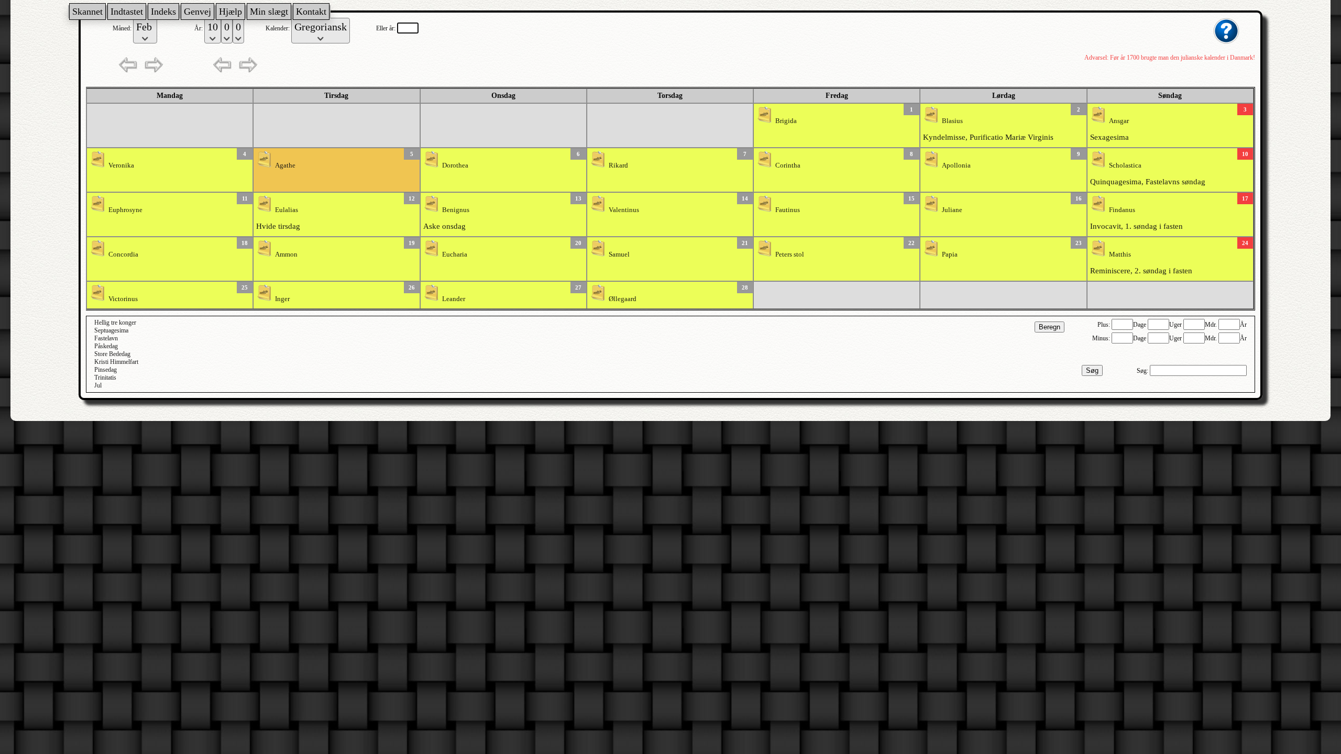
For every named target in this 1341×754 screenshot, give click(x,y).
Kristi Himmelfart (116, 361)
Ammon (286, 254)
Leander (453, 299)
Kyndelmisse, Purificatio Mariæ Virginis (988, 137)
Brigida (786, 121)
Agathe (285, 165)
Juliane (952, 210)
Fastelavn (106, 338)
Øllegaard (622, 299)
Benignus (455, 210)
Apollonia (956, 165)
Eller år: (386, 28)
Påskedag (106, 346)
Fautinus (787, 210)
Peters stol (789, 254)
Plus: (1104, 324)
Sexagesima (1109, 137)
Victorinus (123, 299)
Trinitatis (105, 377)
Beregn (1049, 327)
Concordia (123, 254)
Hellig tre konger (115, 322)
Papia (950, 254)
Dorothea (455, 165)
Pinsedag (105, 369)
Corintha (787, 165)
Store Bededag (112, 354)
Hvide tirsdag (278, 226)
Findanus (1122, 210)
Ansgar (1119, 121)
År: (199, 28)
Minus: (1102, 338)
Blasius (952, 121)
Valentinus (624, 210)
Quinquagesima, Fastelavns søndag (1147, 182)
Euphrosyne (125, 210)
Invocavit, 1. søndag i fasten (1136, 226)
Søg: (1143, 370)
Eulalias (286, 210)
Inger (282, 299)
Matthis (1120, 254)
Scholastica (1125, 165)
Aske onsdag (444, 226)
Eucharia (454, 254)
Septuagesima (111, 330)
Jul (98, 385)
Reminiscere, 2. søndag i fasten (1141, 271)
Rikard (618, 165)
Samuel (619, 254)
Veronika (121, 165)
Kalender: (278, 28)
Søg (1092, 370)
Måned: (123, 28)
